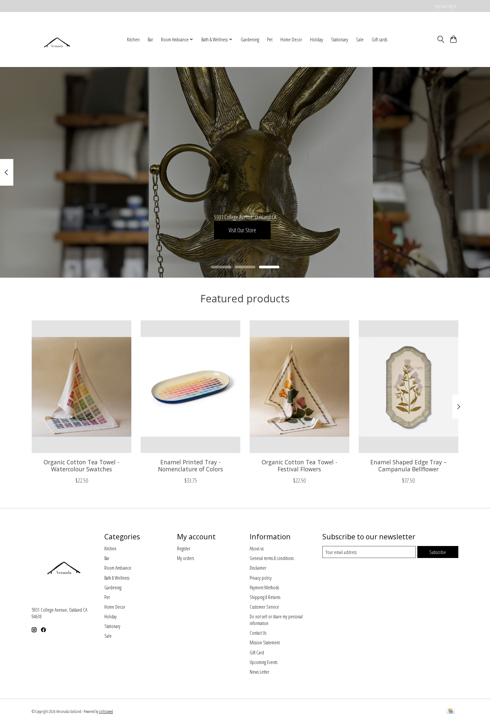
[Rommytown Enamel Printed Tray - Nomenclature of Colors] (190, 386)
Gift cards (379, 39)
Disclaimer (258, 567)
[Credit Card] (450, 711)
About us (257, 548)
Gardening (250, 39)
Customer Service (264, 606)
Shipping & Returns (265, 597)
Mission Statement (265, 642)
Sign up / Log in (445, 6)
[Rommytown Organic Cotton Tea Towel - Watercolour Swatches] (81, 386)
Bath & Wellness (116, 577)
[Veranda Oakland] (57, 39)
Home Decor (291, 39)
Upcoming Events (263, 662)
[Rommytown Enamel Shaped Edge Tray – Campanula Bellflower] (408, 386)
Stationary (339, 39)
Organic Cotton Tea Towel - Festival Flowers (299, 465)
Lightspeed (106, 711)
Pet (269, 39)
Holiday (316, 39)
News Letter (259, 671)
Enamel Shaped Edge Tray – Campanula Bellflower (408, 465)
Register (183, 548)
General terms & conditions (272, 558)
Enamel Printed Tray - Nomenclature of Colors (190, 465)
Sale (360, 39)
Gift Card (257, 652)
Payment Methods (264, 587)
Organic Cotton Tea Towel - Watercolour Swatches (81, 465)
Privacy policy (261, 577)
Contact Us (258, 632)
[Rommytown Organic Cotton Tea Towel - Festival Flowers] (299, 386)
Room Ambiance (117, 567)
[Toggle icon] (440, 39)
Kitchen (133, 39)
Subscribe (437, 552)
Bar (150, 39)
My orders (185, 558)
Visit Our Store (242, 230)
